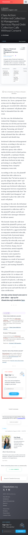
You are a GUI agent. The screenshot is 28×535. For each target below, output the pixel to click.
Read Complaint (22, 48)
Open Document (14, 422)
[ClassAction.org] (11, 2)
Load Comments (14, 469)
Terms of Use (6, 508)
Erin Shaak (6, 35)
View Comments (22, 41)
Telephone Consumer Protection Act (16, 73)
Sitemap (5, 505)
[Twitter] (4, 490)
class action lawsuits (13, 356)
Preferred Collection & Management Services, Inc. (6, 73)
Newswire (5, 8)
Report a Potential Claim (8, 501)
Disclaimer (5, 511)
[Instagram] (9, 490)
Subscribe (14, 393)
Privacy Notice (6, 513)
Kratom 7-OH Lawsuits (15, 343)
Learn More (4, 460)
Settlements (6, 499)
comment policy (23, 465)
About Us (5, 503)
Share (4, 41)
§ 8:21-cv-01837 (8, 56)
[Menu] (26, 2)
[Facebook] (6, 490)
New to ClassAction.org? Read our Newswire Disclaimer (15, 92)
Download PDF (21, 418)
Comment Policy (7, 515)
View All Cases (6, 496)
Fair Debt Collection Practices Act (16, 79)
